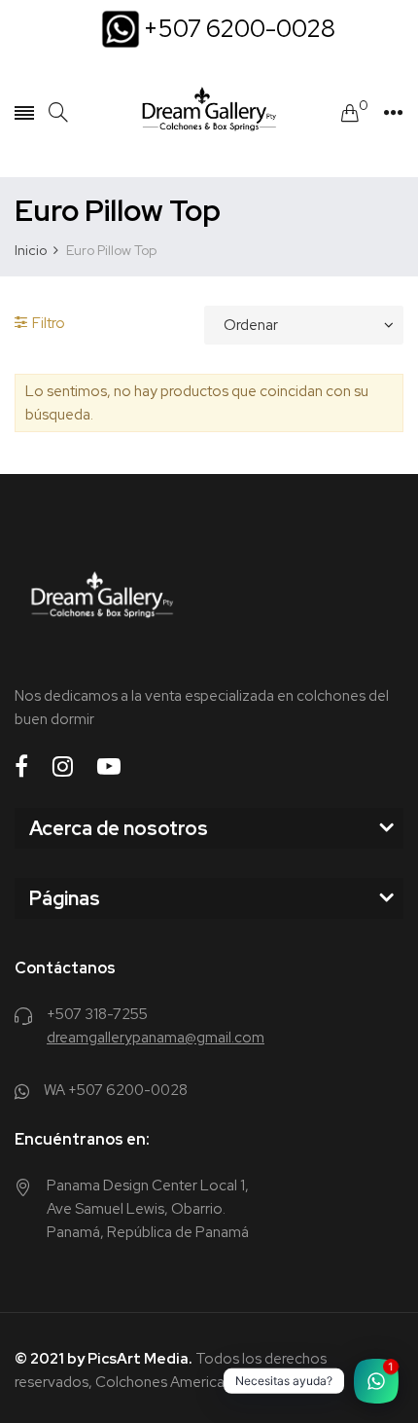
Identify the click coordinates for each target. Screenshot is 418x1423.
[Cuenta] (393, 113)
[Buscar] (58, 112)
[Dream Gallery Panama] (209, 113)
